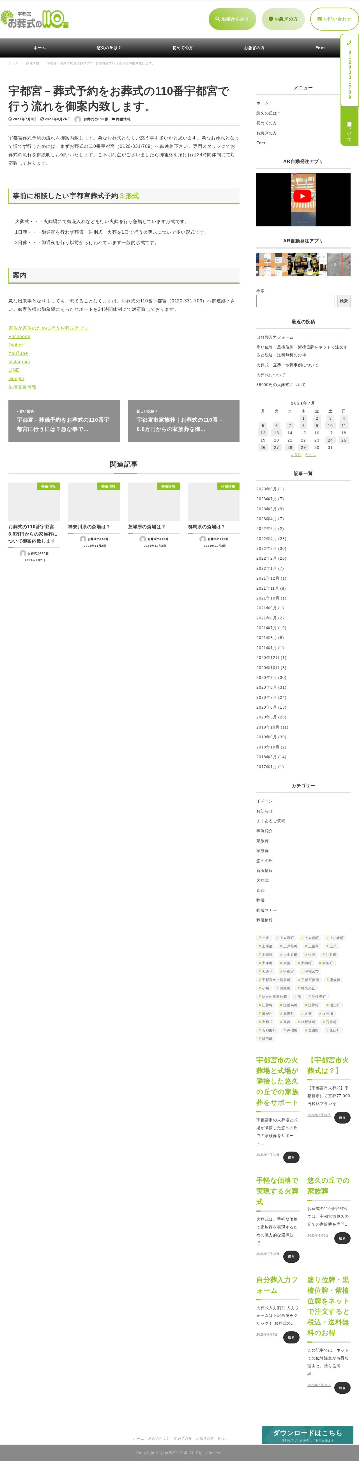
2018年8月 (266, 757)
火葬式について (271, 375)
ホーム (262, 103)
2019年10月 (267, 727)
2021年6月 (266, 637)
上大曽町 (312, 938)
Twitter (15, 345)
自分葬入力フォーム (275, 337)
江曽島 (267, 1005)
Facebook (19, 336)
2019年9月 (266, 737)
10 (330, 425)
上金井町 (290, 955)
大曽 (287, 963)
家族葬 (262, 841)
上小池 (267, 946)
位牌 (312, 955)
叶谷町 (331, 955)
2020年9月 (266, 677)
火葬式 (262, 880)
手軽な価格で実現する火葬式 (277, 1191)
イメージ (264, 801)
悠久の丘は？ (268, 113)
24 (330, 440)
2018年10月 (267, 747)
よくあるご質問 (271, 821)
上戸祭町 (290, 946)
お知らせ (264, 811)
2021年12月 (267, 578)
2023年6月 (266, 509)
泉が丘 (267, 1014)
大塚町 (267, 963)
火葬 (308, 1014)
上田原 (267, 955)
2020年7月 (266, 697)
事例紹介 (264, 831)
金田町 (313, 1030)
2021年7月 (266, 628)
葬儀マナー (266, 910)
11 (344, 425)
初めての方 (266, 123)
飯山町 (335, 1030)
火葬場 (327, 1014)
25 (343, 440)
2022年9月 (266, 528)
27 (276, 447)
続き (291, 1157)
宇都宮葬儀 (310, 980)
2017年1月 (266, 766)
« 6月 (296, 454)
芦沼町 (292, 1030)
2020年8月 (266, 687)
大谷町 (327, 963)
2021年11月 (267, 588)
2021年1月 (266, 647)
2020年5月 (266, 717)
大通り (267, 971)
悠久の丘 (264, 860)
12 (263, 433)
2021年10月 (267, 598)
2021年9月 (266, 608)
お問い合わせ (337, 19)
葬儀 (260, 900)
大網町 (306, 963)
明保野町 (319, 997)
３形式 (128, 195)
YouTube (18, 353)
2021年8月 (266, 618)
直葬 (260, 890)
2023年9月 (266, 489)
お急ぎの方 (285, 19)
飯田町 (267, 1039)
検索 (260, 290)
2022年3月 (266, 548)
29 (303, 447)
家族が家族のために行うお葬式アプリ (48, 328)
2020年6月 (266, 707)
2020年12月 (267, 657)
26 (263, 447)
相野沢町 (308, 1022)
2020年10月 (267, 667)
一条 (265, 938)
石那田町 (269, 1030)
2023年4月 (266, 518)
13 (276, 433)
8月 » (310, 454)
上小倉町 (337, 938)
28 (290, 447)
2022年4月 (266, 538)
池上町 (335, 1005)
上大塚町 (287, 938)
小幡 (265, 988)
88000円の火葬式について (281, 384)
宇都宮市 (312, 971)
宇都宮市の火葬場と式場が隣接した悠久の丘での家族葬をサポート (277, 1081)
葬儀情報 (123, 119)
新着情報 (264, 870)
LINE (13, 370)
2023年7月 (266, 499)
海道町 (288, 1014)
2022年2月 (266, 558)
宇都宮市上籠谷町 (276, 980)
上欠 (333, 946)
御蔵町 (285, 988)
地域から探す (235, 19)
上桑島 (313, 946)
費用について (349, 129)
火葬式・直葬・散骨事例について (287, 365)
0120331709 (349, 72)
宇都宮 (288, 971)
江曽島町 (290, 1005)
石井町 (331, 1022)
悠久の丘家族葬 (274, 997)
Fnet (260, 143)
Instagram (19, 361)
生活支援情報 (22, 387)
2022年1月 (266, 568)
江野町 (313, 1005)
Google (16, 378)
